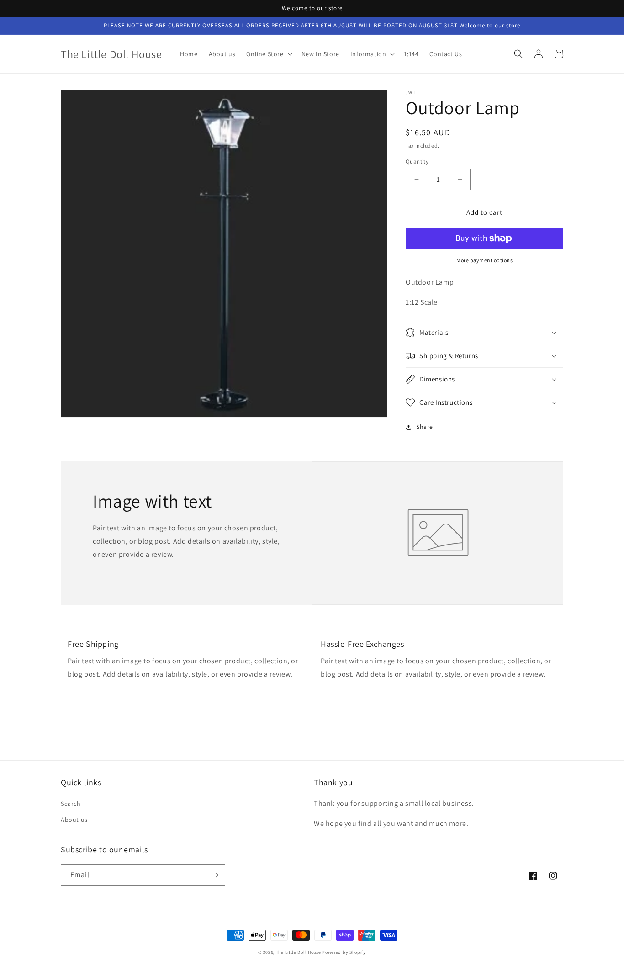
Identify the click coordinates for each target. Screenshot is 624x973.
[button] (268, 53)
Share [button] (424, 427)
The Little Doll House (298, 952)
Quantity (417, 161)
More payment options (484, 260)
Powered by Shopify (344, 952)
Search (71, 803)
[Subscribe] (215, 875)
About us (74, 819)
